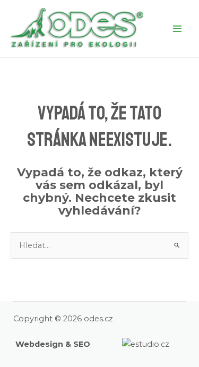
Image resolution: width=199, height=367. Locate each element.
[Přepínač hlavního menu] (177, 29)
